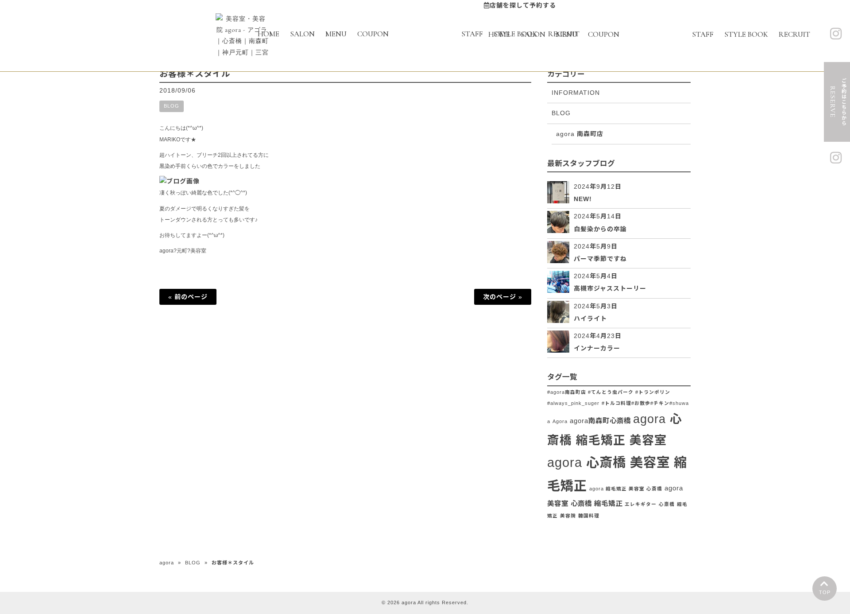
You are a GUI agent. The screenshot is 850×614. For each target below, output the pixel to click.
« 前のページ (188, 296)
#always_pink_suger (573, 403)
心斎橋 (667, 504)
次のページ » (502, 296)
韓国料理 (588, 515)
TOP (825, 592)
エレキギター (641, 504)
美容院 (568, 515)
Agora (560, 421)
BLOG (171, 106)
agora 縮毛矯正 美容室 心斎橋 (625, 488)
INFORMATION (576, 92)
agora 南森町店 (579, 133)
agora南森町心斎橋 (600, 420)
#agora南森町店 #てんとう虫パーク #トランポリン (608, 392)
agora (166, 562)
